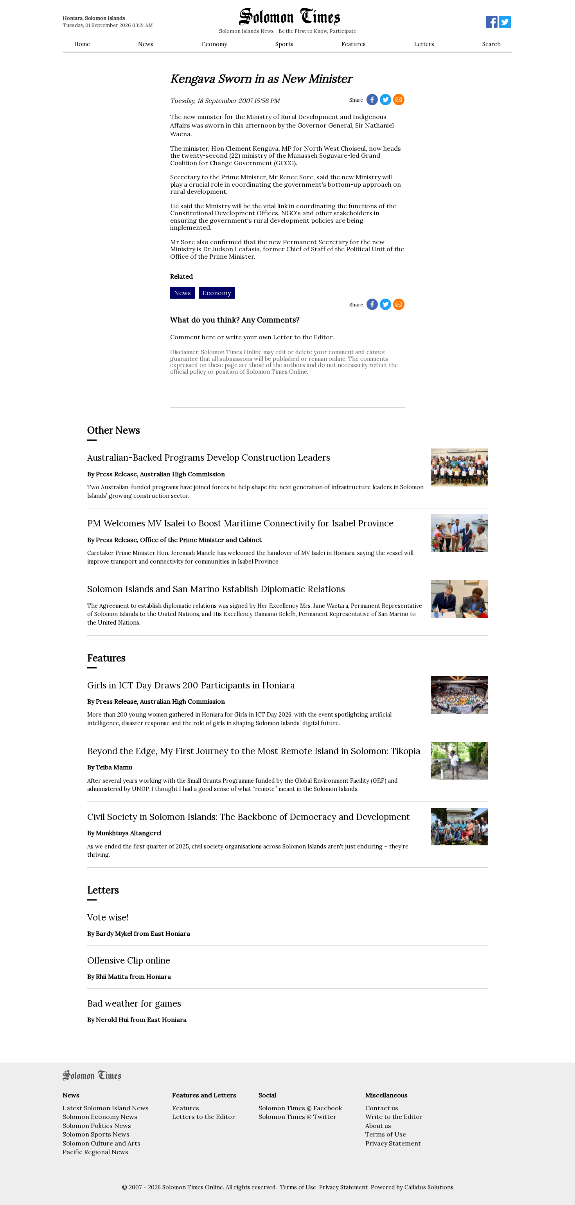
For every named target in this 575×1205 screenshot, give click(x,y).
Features (353, 44)
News (145, 44)
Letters (424, 44)
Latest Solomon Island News (106, 1108)
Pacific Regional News (95, 1152)
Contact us (381, 1108)
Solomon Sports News (96, 1134)
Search (491, 44)
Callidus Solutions (428, 1187)
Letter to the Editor (302, 337)
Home (82, 44)
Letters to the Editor (203, 1116)
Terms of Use (385, 1134)
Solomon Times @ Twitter (297, 1116)
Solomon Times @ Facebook (300, 1108)
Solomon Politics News (97, 1125)
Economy (214, 44)
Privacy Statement (393, 1143)
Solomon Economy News (100, 1116)
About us (378, 1125)
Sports (284, 44)
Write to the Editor (394, 1116)
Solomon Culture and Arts (101, 1143)
